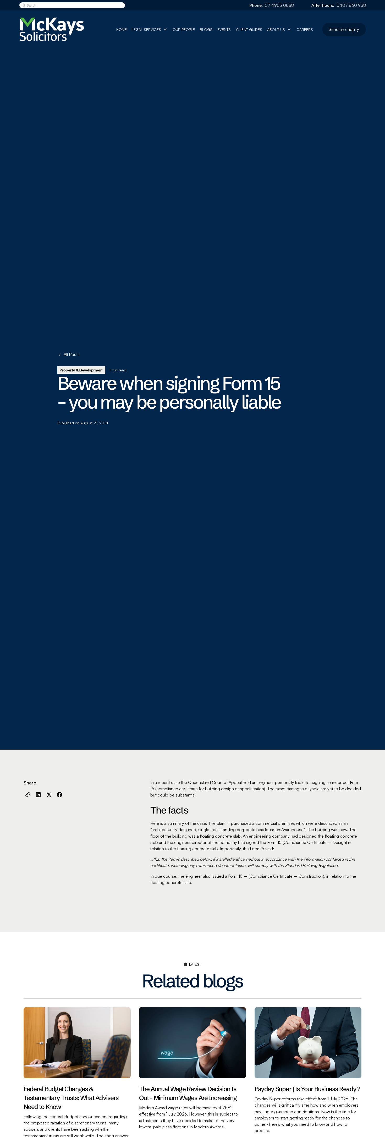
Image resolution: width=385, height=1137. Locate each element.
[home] (57, 29)
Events (224, 29)
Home (121, 29)
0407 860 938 (351, 5)
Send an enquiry (344, 29)
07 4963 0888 (279, 5)
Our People (184, 29)
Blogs (206, 29)
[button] (149, 29)
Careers (304, 29)
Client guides (249, 29)
